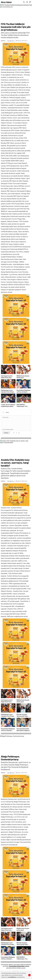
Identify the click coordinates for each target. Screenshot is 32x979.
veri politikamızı (12, 977)
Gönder (6, 433)
